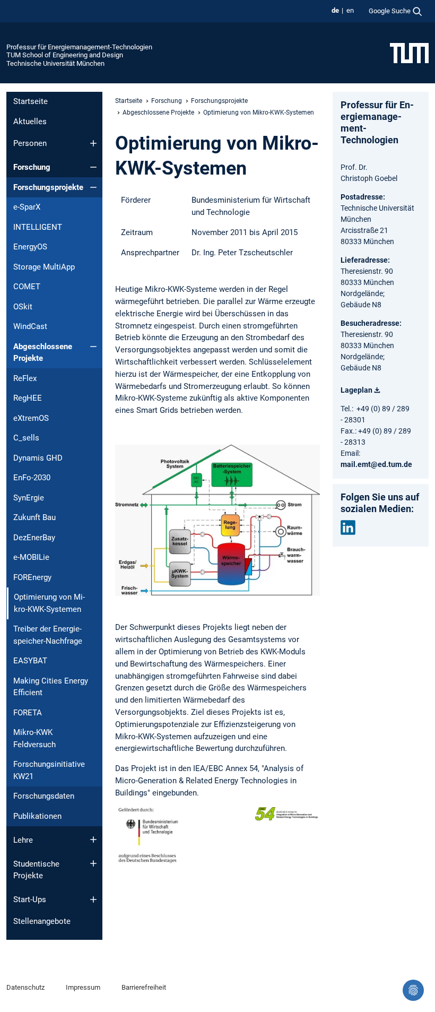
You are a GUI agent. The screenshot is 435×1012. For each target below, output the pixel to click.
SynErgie (28, 498)
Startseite (30, 101)
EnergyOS (30, 247)
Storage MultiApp (44, 267)
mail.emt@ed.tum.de (376, 464)
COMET (26, 286)
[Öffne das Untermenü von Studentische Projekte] (93, 863)
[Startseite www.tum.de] (409, 52)
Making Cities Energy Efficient (50, 687)
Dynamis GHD (38, 458)
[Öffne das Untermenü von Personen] (93, 143)
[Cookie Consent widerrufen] (413, 990)
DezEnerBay (34, 537)
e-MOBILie (31, 557)
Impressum (83, 987)
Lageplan (356, 390)
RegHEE (27, 398)
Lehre (23, 840)
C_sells (26, 438)
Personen (30, 143)
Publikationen (37, 816)
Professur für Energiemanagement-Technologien (79, 47)
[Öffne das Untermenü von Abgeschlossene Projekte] (93, 346)
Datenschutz (25, 987)
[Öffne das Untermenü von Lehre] (93, 839)
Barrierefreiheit (143, 987)
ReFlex (25, 378)
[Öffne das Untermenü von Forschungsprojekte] (93, 187)
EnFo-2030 (31, 477)
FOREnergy (32, 577)
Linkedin (348, 527)
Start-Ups (29, 899)
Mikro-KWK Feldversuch (34, 738)
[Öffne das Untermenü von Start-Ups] (93, 899)
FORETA (27, 712)
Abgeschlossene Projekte (42, 353)
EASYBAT (30, 660)
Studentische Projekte (36, 870)
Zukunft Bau (34, 517)
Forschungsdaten (43, 796)
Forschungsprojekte (48, 187)
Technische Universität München (55, 63)
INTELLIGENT (37, 227)
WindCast (30, 326)
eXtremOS (31, 418)
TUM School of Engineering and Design (64, 55)
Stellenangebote (42, 921)
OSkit (22, 307)
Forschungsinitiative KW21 (49, 770)
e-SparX (26, 207)
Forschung (31, 167)
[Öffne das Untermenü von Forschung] (93, 167)
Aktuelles (30, 121)
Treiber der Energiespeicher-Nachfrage (47, 635)
